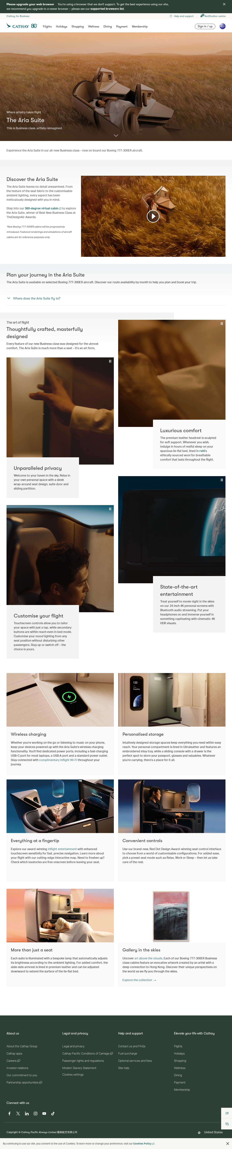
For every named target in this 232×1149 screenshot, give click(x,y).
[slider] (83, 249)
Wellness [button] (93, 26)
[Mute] (88, 253)
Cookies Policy (142, 1143)
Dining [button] (107, 26)
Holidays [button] (61, 26)
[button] (139, 980)
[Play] (153, 216)
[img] (224, 4)
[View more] (116, 135)
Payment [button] (122, 26)
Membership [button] (140, 26)
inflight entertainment (62, 849)
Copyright (12, 1132)
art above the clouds (148, 958)
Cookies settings (73, 1074)
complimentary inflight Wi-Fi (58, 760)
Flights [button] (47, 26)
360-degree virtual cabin (42, 208)
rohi (202, 451)
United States (213, 1132)
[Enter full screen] (222, 254)
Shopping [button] (78, 26)
